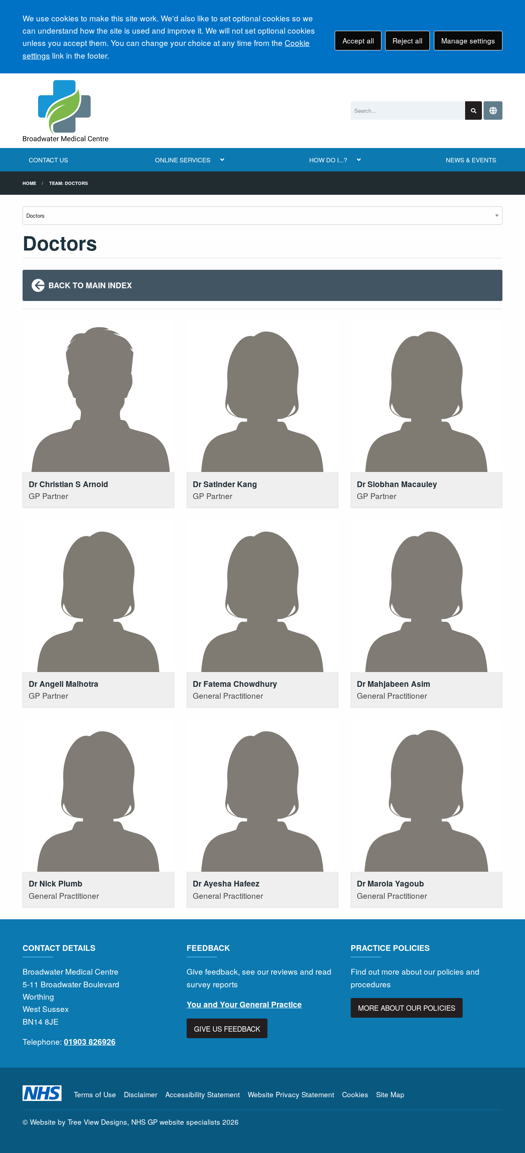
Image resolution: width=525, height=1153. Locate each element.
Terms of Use (95, 1094)
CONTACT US (48, 159)
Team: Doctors (68, 183)
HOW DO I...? (328, 159)
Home (29, 183)
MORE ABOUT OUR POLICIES (406, 1008)
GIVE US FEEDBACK (227, 1028)
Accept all (358, 40)
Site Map (390, 1094)
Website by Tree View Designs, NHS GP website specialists (125, 1122)
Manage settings (468, 40)
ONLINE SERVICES (182, 159)
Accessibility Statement (202, 1094)
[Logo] (66, 111)
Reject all (407, 40)
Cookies (355, 1094)
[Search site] (473, 110)
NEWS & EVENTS (471, 159)
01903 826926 (90, 1041)
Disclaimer (141, 1094)
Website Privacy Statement (291, 1094)
